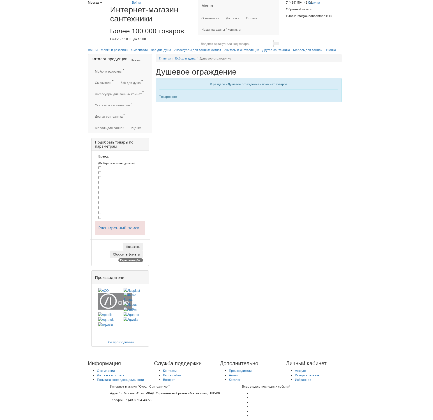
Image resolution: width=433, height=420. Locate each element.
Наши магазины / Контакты (221, 29)
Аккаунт (300, 370)
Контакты (170, 370)
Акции (233, 375)
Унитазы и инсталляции (241, 49)
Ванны (93, 49)
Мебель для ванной (307, 49)
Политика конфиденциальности (120, 379)
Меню (207, 6)
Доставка (232, 18)
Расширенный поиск (118, 228)
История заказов (307, 375)
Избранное (303, 379)
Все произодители (120, 342)
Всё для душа (161, 49)
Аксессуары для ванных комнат (197, 49)
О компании (210, 18)
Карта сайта (172, 375)
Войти (136, 2)
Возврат (169, 379)
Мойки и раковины (114, 49)
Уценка (331, 49)
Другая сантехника (276, 49)
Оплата (251, 18)
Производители (240, 370)
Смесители (139, 49)
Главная (165, 58)
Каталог (234, 379)
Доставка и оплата (110, 375)
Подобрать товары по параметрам (114, 144)
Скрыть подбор (130, 260)
